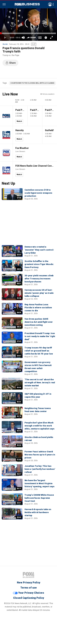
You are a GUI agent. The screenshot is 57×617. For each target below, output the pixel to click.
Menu (4, 4)
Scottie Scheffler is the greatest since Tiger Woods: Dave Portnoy (39, 264)
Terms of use (28, 587)
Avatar (50, 4)
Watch (19, 121)
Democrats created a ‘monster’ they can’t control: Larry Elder (39, 250)
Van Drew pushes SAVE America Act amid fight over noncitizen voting (39, 322)
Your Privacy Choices (31, 592)
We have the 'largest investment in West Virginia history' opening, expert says (39, 483)
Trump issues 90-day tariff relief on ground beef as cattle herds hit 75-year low (39, 350)
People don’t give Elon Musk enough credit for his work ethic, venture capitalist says (39, 425)
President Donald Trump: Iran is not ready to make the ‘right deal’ (40, 336)
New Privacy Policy (28, 582)
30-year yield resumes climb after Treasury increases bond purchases (39, 278)
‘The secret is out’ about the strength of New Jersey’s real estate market (40, 382)
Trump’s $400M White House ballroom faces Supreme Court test (39, 498)
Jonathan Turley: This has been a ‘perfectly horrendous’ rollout (40, 469)
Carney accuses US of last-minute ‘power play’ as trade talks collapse (39, 293)
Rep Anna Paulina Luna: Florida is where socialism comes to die (38, 307)
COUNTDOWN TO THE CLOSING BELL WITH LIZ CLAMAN (32, 83)
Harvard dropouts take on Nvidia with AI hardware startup (38, 512)
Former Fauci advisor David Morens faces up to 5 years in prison (40, 454)
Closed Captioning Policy (28, 597)
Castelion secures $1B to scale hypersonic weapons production (38, 193)
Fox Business (27, 4)
